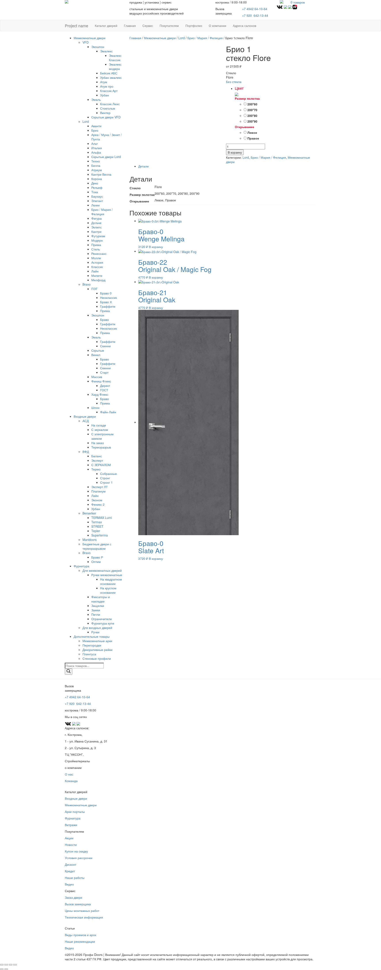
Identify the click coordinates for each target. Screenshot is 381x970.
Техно (95, 161)
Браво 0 (106, 293)
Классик (97, 267)
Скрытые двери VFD (106, 117)
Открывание (244, 127)
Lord (85, 121)
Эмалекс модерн (115, 66)
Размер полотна (247, 98)
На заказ (97, 443)
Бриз (94, 130)
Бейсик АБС (108, 73)
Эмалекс (106, 51)
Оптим (96, 561)
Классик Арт (109, 90)
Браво (104, 319)
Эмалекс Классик (115, 57)
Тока (94, 192)
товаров (298, 2)
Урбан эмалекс (111, 77)
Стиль (95, 249)
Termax (96, 522)
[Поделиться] (10, 964)
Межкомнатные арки (97, 641)
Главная (130, 25)
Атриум (96, 170)
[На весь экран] (6, 964)
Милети (96, 275)
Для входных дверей (97, 627)
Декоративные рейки (97, 649)
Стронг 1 (106, 482)
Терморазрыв (101, 447)
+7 (255, 15)
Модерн (97, 240)
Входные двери (85, 416)
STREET (97, 526)
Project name (76, 25)
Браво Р (97, 557)
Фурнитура (81, 566)
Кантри (96, 231)
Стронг (105, 478)
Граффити (107, 306)
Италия (96, 148)
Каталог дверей (106, 25)
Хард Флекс (99, 394)
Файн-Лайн (108, 412)
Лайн (95, 271)
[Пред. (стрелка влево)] (2, 969)
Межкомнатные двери (89, 38)
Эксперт (97, 460)
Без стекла (233, 81)
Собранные (108, 473)
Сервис (147, 25)
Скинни (105, 346)
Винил (95, 355)
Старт (104, 372)
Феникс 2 (98, 504)
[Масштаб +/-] (2, 964)
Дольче (96, 222)
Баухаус (97, 196)
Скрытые (97, 350)
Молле (96, 258)
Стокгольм (107, 108)
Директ (105, 385)
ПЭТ (94, 289)
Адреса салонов (244, 25)
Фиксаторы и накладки (100, 599)
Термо (96, 469)
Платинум (98, 491)
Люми (95, 205)
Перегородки (91, 645)
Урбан (104, 95)
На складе (98, 425)
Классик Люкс (110, 104)
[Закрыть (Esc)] (15, 964)
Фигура (96, 218)
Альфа (96, 152)
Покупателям (169, 25)
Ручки (95, 632)
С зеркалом (99, 429)
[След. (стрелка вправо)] (6, 969)
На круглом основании (108, 590)
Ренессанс (98, 253)
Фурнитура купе (102, 623)
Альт (94, 143)
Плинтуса (89, 654)
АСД (85, 421)
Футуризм (98, 236)
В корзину (235, 152)
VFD (85, 42)
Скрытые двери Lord (106, 156)
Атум (103, 82)
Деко (94, 183)
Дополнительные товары (92, 636)
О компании (217, 25)
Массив (96, 377)
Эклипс (96, 227)
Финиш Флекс (101, 381)
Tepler (95, 531)
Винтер (105, 112)
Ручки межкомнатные (106, 575)
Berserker (89, 513)
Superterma (99, 535)
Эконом (96, 500)
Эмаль (96, 99)
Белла (95, 165)
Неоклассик (108, 297)
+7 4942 (254, 9)
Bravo (86, 284)
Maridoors (89, 539)
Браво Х (106, 302)
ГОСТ (104, 390)
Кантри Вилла (101, 174)
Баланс (96, 456)
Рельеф (97, 187)
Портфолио (193, 25)
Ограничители (101, 619)
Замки (95, 610)
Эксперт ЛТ (99, 487)
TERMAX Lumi (101, 517)
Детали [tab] (143, 166)
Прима (96, 244)
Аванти (96, 126)
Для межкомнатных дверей (102, 570)
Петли (95, 614)
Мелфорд (98, 280)
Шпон (95, 407)
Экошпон (97, 46)
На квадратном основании (111, 581)
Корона (96, 178)
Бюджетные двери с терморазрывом (96, 546)
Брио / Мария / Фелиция (102, 211)
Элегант (97, 200)
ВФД (85, 451)
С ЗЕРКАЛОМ (101, 465)
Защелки (97, 605)
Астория (97, 262)
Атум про (106, 86)
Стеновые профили (96, 658)
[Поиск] (68, 672)
